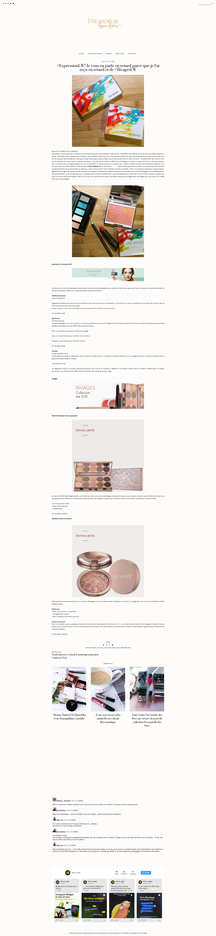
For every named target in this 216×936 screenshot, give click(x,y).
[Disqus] (108, 764)
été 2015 (100, 648)
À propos (109, 53)
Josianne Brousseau (95, 53)
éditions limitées (91, 648)
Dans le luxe (120, 53)
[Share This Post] (106, 645)
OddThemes (125, 933)
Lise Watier (107, 648)
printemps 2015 (126, 648)
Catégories (132, 53)
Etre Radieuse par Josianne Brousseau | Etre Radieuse (87, 933)
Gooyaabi (144, 933)
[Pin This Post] (109, 645)
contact (115, 166)
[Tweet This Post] (103, 645)
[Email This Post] (112, 645)
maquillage (116, 648)
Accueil (81, 53)
